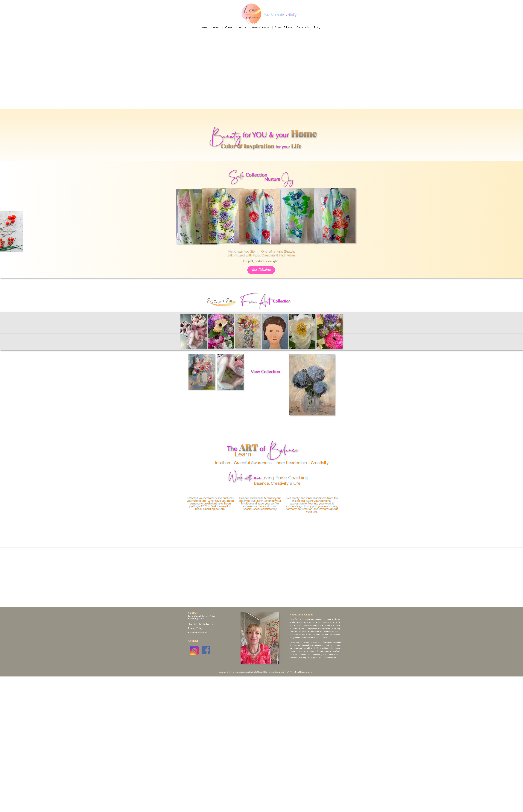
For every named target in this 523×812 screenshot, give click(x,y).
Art (241, 27)
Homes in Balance (260, 27)
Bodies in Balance (283, 27)
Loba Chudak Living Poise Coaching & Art (201, 617)
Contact (229, 27)
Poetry (317, 27)
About (216, 27)
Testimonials (303, 27)
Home (204, 27)
